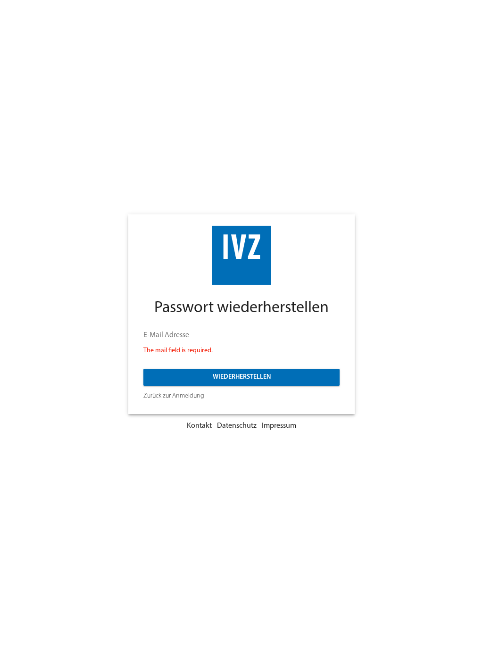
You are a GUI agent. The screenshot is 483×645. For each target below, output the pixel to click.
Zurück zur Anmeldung (173, 395)
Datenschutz (237, 426)
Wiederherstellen (242, 377)
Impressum (279, 426)
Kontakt (199, 426)
